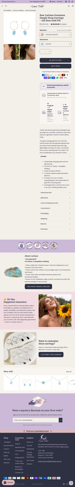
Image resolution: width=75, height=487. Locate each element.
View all (68, 372)
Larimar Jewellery (18, 10)
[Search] (6, 6)
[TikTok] (72, 1)
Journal (29, 446)
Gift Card (7, 459)
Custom (6, 449)
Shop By (6, 452)
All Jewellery (7, 10)
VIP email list (19, 451)
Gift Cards (30, 460)
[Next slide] (69, 383)
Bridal (6, 456)
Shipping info (19, 458)
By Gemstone (8, 446)
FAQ (16, 454)
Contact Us (19, 473)
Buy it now (55, 66)
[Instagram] (69, 1)
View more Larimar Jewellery (38, 286)
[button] (55, 24)
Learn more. (64, 447)
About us (30, 442)
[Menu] (2, 6)
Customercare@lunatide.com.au (49, 461)
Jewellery (7, 442)
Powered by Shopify (19, 484)
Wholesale (30, 449)
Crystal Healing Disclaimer (30, 454)
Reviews (6, 463)
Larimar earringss (30, 10)
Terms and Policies (37, 484)
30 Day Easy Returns (8, 1)
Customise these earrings (51, 354)
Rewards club (20, 447)
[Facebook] (66, 1)
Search (17, 444)
